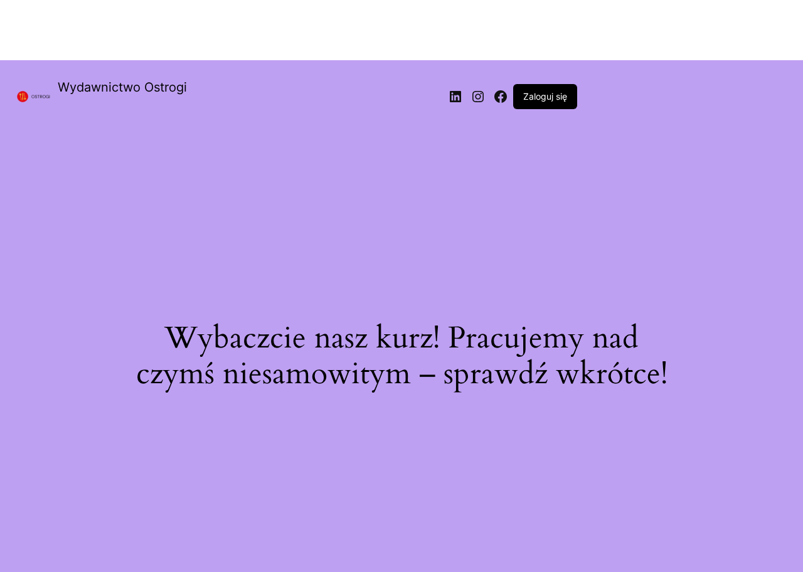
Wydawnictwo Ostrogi (122, 87)
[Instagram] (478, 96)
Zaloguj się (545, 96)
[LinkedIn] (455, 96)
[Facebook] (500, 96)
